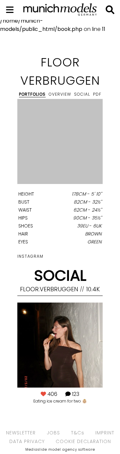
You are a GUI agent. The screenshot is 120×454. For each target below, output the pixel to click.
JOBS (53, 432)
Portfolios (32, 94)
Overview (60, 94)
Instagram (30, 256)
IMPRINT (104, 432)
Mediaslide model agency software (60, 449)
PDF (97, 94)
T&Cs (77, 432)
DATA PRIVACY (27, 441)
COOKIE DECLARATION (83, 441)
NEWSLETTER (21, 432)
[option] (60, 142)
